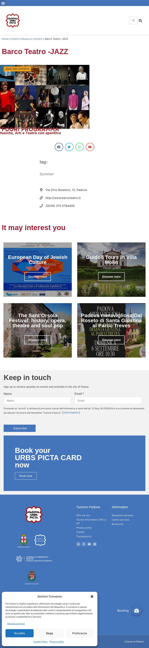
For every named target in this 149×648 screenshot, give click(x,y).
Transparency (84, 536)
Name (8, 393)
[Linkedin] (95, 544)
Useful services (120, 519)
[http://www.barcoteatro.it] (41, 197)
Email (78, 393)
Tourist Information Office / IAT (91, 521)
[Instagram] (78, 544)
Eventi (15, 38)
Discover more (37, 276)
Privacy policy (56, 641)
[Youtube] (89, 544)
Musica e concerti (31, 38)
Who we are (83, 515)
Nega (49, 633)
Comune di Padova (134, 641)
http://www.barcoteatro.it (63, 198)
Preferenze (79, 633)
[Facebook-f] (84, 544)
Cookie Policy (40, 641)
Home (5, 38)
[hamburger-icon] (133, 20)
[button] (92, 596)
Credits (80, 532)
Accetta (19, 633)
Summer (47, 174)
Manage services (16, 623)
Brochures (117, 524)
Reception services (122, 515)
